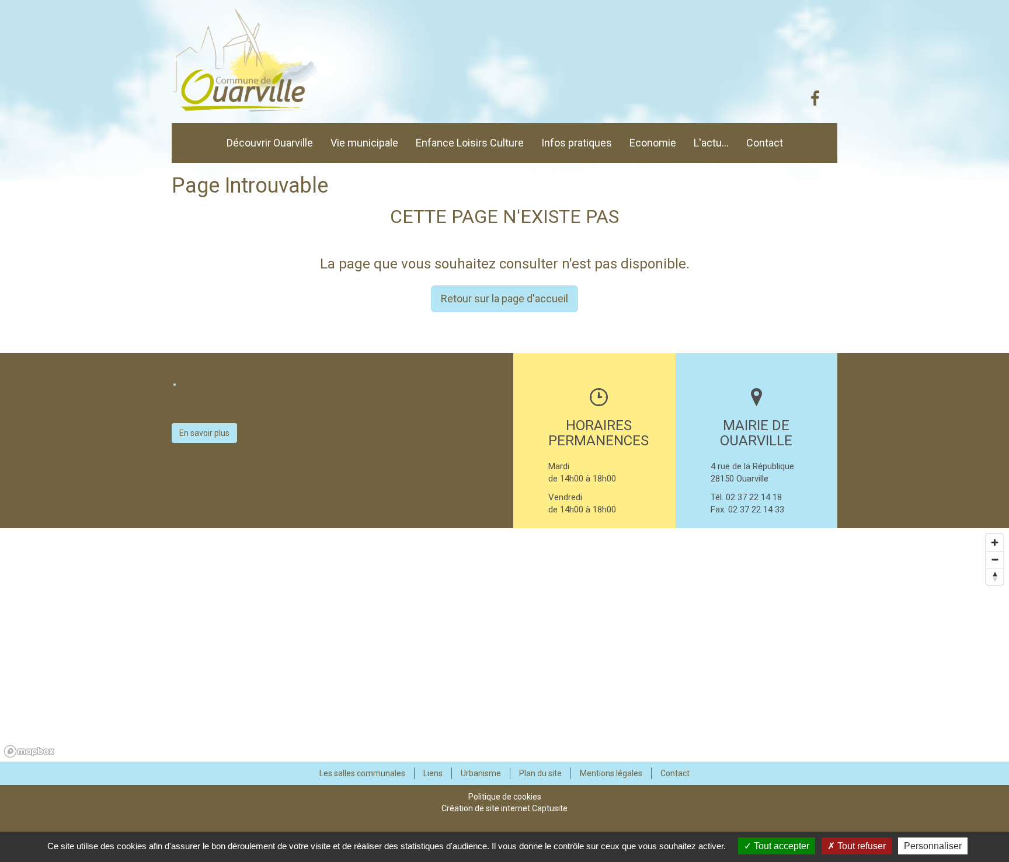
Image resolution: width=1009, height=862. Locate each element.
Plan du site (540, 773)
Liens (433, 773)
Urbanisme (481, 773)
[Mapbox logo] (29, 751)
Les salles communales (362, 773)
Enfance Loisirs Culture (470, 143)
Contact (764, 143)
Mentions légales (611, 773)
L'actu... (711, 143)
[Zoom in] (994, 542)
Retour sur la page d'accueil (504, 298)
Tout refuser (860, 846)
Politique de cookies (504, 796)
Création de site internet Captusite (504, 808)
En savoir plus (204, 433)
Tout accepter (780, 846)
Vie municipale (364, 143)
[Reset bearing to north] (994, 576)
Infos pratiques (576, 143)
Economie (652, 143)
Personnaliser (933, 846)
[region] (504, 645)
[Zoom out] (994, 559)
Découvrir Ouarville (270, 143)
